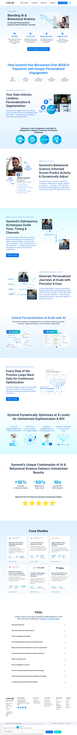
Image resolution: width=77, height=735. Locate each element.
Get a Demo (62, 2)
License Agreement (60, 723)
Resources (44, 2)
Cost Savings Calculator (58, 707)
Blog (57, 700)
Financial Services (47, 703)
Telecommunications (48, 704)
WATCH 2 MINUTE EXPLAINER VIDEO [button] (38, 49)
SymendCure (35, 700)
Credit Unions (47, 701)
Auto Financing (47, 700)
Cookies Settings (68, 723)
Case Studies (58, 701)
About (67, 701)
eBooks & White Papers (59, 705)
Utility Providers (47, 705)
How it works (24, 2)
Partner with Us (68, 708)
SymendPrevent (36, 701)
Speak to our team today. (50, 619)
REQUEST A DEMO (12, 255)
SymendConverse (36, 703)
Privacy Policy (53, 723)
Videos (57, 703)
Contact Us (68, 700)
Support (57, 709)
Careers (67, 703)
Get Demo (68, 704)
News (67, 705)
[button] (70, 3)
